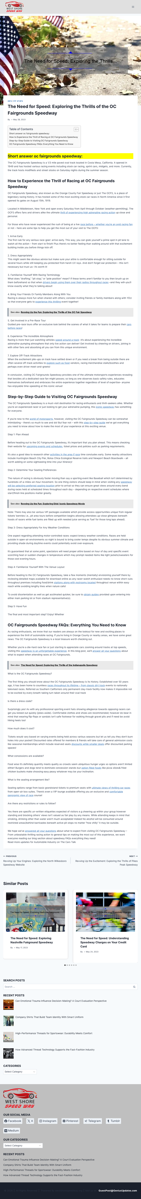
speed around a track (67, 340)
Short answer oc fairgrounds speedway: (29, 133)
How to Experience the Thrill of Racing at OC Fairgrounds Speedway (43, 137)
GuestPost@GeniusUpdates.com (118, 1190)
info (10, 101)
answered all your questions (40, 831)
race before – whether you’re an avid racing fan (106, 224)
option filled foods (91, 767)
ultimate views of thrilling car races (111, 787)
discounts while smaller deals (87, 744)
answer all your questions (107, 651)
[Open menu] (132, 7)
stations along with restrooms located (75, 582)
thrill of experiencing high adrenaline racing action (87, 212)
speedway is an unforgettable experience (44, 651)
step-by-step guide (94, 422)
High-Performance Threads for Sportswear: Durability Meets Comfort (41, 1170)
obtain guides (91, 594)
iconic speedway (105, 407)
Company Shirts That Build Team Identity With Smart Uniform (37, 1165)
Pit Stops (18, 101)
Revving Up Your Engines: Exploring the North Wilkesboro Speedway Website (35, 860)
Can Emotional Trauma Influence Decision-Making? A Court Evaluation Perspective (48, 1159)
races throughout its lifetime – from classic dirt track (76, 685)
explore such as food (58, 363)
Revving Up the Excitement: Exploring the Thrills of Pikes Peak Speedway (106, 860)
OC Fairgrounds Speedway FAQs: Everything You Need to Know (41, 144)
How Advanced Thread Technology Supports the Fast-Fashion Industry (42, 1175)
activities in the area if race (65, 454)
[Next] (132, 926)
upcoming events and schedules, (45, 446)
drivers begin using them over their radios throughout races (76, 282)
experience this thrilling (48, 301)
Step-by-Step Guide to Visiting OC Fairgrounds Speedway (38, 140)
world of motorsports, (42, 419)
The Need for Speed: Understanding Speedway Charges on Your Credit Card (104, 942)
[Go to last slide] (8, 926)
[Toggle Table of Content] (75, 129)
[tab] (65, 965)
